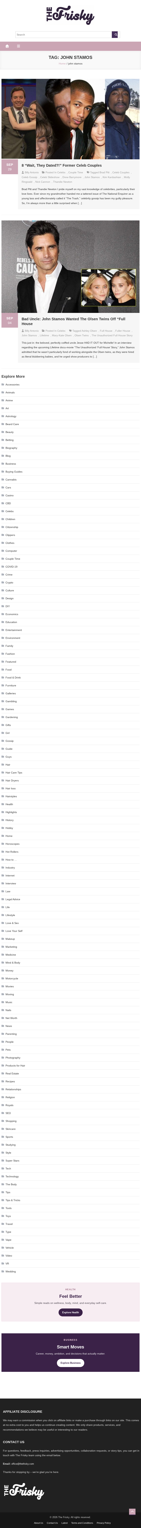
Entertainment (14, 630)
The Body (11, 1184)
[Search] (115, 34)
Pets (8, 1049)
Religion (10, 1097)
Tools (9, 1208)
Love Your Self (14, 930)
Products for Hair (15, 1065)
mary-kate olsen (62, 335)
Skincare (11, 1128)
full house (106, 330)
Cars (8, 487)
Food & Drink (13, 677)
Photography (13, 1057)
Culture (10, 590)
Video (9, 1255)
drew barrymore (72, 177)
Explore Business (71, 1363)
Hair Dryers (12, 780)
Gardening (12, 717)
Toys (8, 1216)
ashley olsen (89, 330)
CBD (8, 503)
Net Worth (11, 1018)
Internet (10, 875)
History (10, 820)
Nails (8, 1010)
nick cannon (42, 181)
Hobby (9, 828)
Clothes (10, 542)
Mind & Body (13, 962)
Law (8, 891)
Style (8, 1152)
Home (9, 835)
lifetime (44, 335)
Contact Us (52, 1523)
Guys (9, 756)
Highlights (11, 812)
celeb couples (120, 172)
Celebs (61, 172)
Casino (10, 495)
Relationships (13, 1089)
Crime (9, 574)
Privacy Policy (104, 1523)
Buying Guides (14, 471)
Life (8, 907)
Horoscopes (12, 843)
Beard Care (12, 424)
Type (8, 1231)
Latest (65, 1523)
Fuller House (122, 330)
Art (7, 408)
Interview (11, 883)
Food (9, 669)
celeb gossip (29, 177)
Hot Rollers (12, 851)
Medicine (11, 954)
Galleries (11, 693)
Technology (12, 1176)
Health (9, 804)
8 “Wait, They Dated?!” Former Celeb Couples (62, 165)
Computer (11, 550)
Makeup (10, 938)
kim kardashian (112, 177)
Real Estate (12, 1073)
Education (11, 622)
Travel (9, 1223)
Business (11, 463)
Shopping (11, 1121)
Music (9, 1002)
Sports (9, 1136)
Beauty (10, 432)
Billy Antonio (32, 172)
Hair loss (11, 788)
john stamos (92, 177)
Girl (8, 732)
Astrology (11, 416)
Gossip (10, 740)
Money (9, 970)
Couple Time (75, 172)
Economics (12, 614)
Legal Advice (13, 899)
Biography (11, 447)
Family (9, 645)
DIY (8, 606)
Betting (10, 439)
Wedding (11, 1271)
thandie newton (62, 181)
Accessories (12, 384)
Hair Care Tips (14, 772)
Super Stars (12, 1160)
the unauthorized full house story (112, 335)
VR (7, 1263)
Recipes (10, 1081)
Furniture (11, 685)
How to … (11, 859)
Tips (8, 1192)
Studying (11, 1144)
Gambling (11, 701)
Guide (9, 748)
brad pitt (104, 172)
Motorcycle (12, 978)
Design (10, 598)
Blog (8, 455)
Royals (9, 1105)
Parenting (11, 1033)
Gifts (8, 725)
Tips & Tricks (13, 1200)
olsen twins (82, 335)
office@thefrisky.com (22, 1463)
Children (10, 519)
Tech (8, 1168)
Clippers (10, 535)
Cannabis (11, 479)
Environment (13, 637)
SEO (8, 1113)
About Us (38, 1523)
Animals (10, 392)
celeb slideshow (49, 177)
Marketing (11, 946)
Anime (9, 400)
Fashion (10, 653)
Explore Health (70, 1312)
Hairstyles (11, 796)
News (9, 1025)
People (10, 1041)
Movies (10, 986)
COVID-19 (11, 566)
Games (10, 709)
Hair (8, 764)
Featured (11, 661)
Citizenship (12, 527)
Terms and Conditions (82, 1523)
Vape (8, 1239)
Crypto (9, 582)
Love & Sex (12, 923)
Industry (10, 867)
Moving (10, 994)
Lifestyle (10, 915)
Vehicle (10, 1247)
